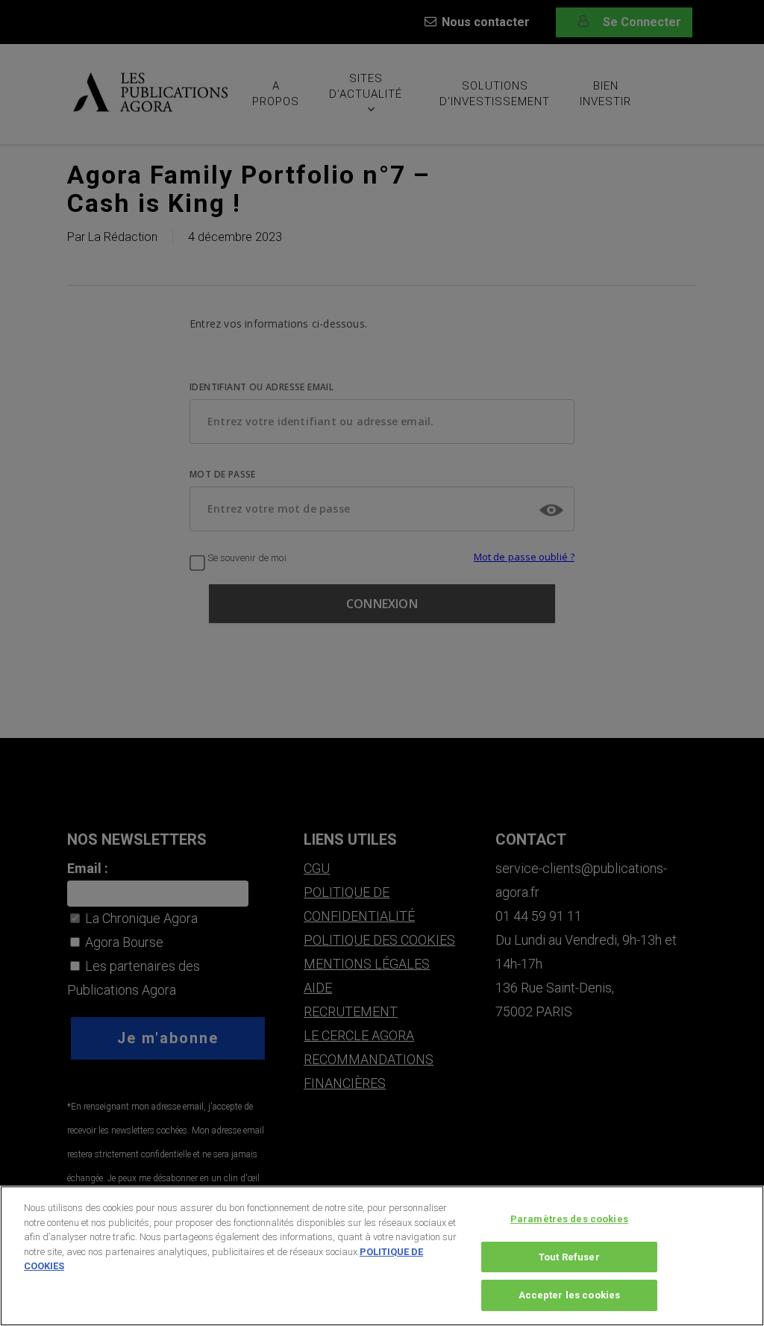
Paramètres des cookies (569, 1219)
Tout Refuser (569, 1257)
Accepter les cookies (570, 1295)
